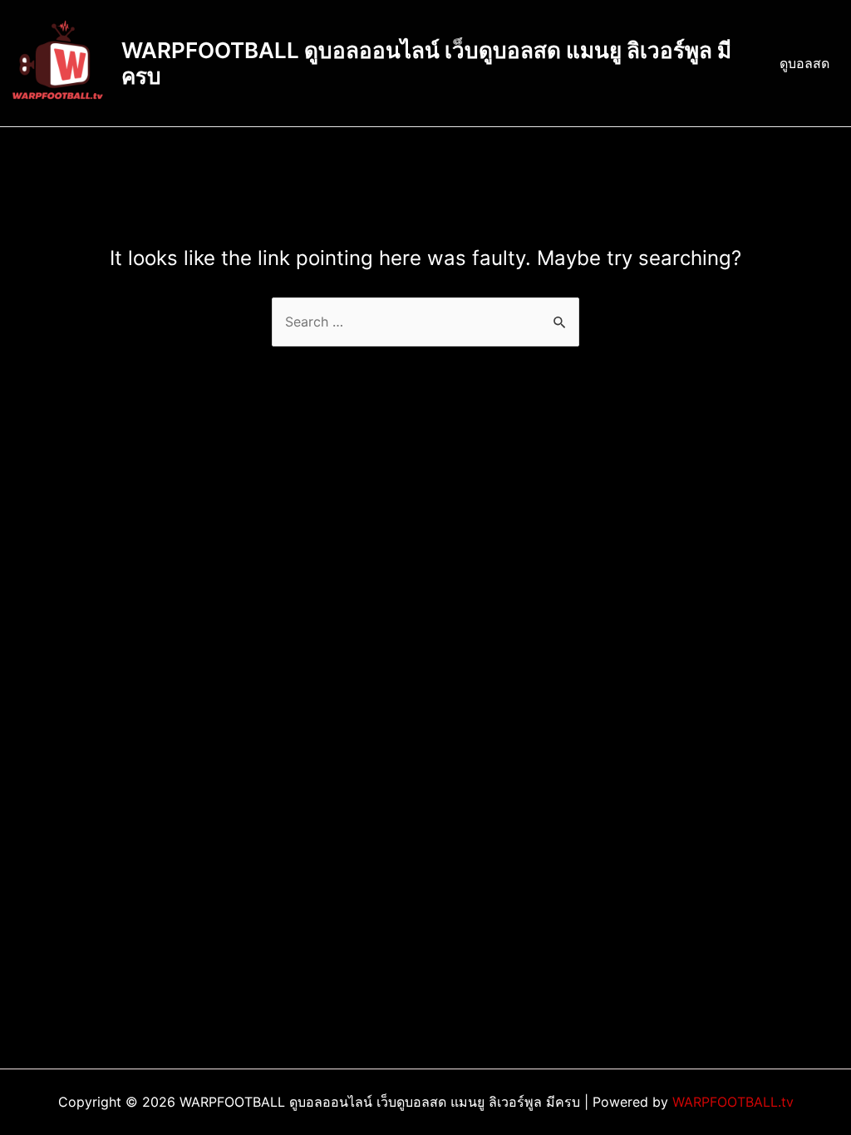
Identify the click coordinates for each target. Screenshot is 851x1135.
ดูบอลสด (804, 63)
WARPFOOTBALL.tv (733, 1101)
